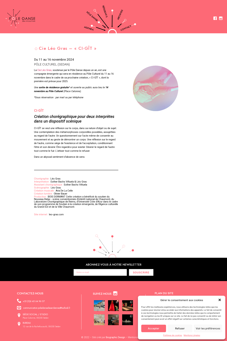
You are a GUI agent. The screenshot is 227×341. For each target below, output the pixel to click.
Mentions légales (137, 337)
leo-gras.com (49, 214)
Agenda (89, 28)
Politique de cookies (172, 335)
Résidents (105, 11)
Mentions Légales (192, 335)
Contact (126, 28)
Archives (120, 14)
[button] (220, 300)
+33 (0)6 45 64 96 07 (34, 301)
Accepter (153, 328)
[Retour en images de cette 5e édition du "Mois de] (99, 305)
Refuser (180, 328)
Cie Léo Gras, (44, 70)
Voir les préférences (208, 328)
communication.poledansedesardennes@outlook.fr (46, 308)
